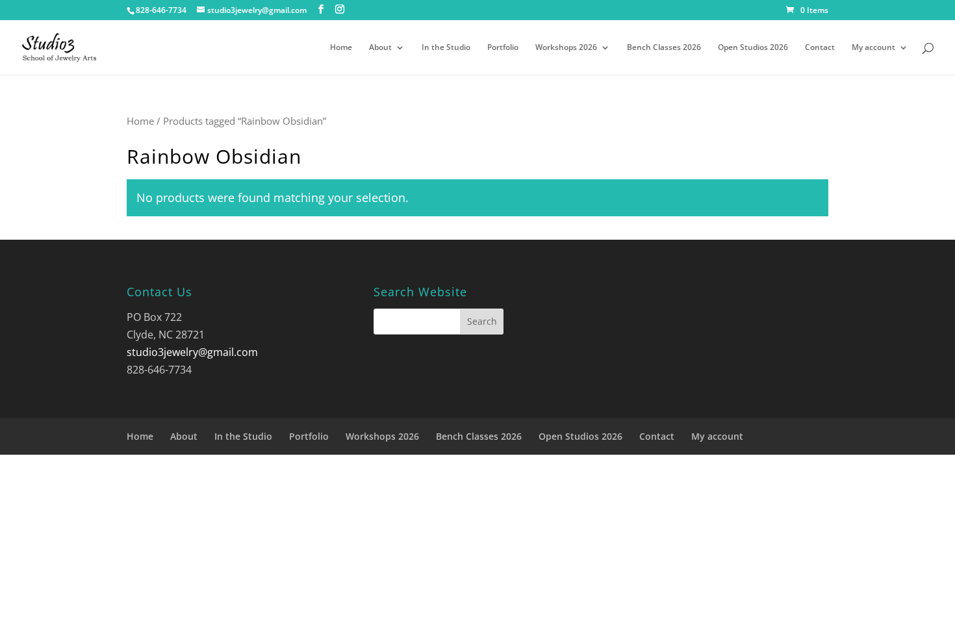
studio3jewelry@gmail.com (192, 352)
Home (341, 48)
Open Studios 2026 (753, 48)
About (380, 48)
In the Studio (446, 48)
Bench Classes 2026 (664, 48)
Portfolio (502, 48)
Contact (820, 48)
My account (873, 48)
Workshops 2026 (566, 48)
